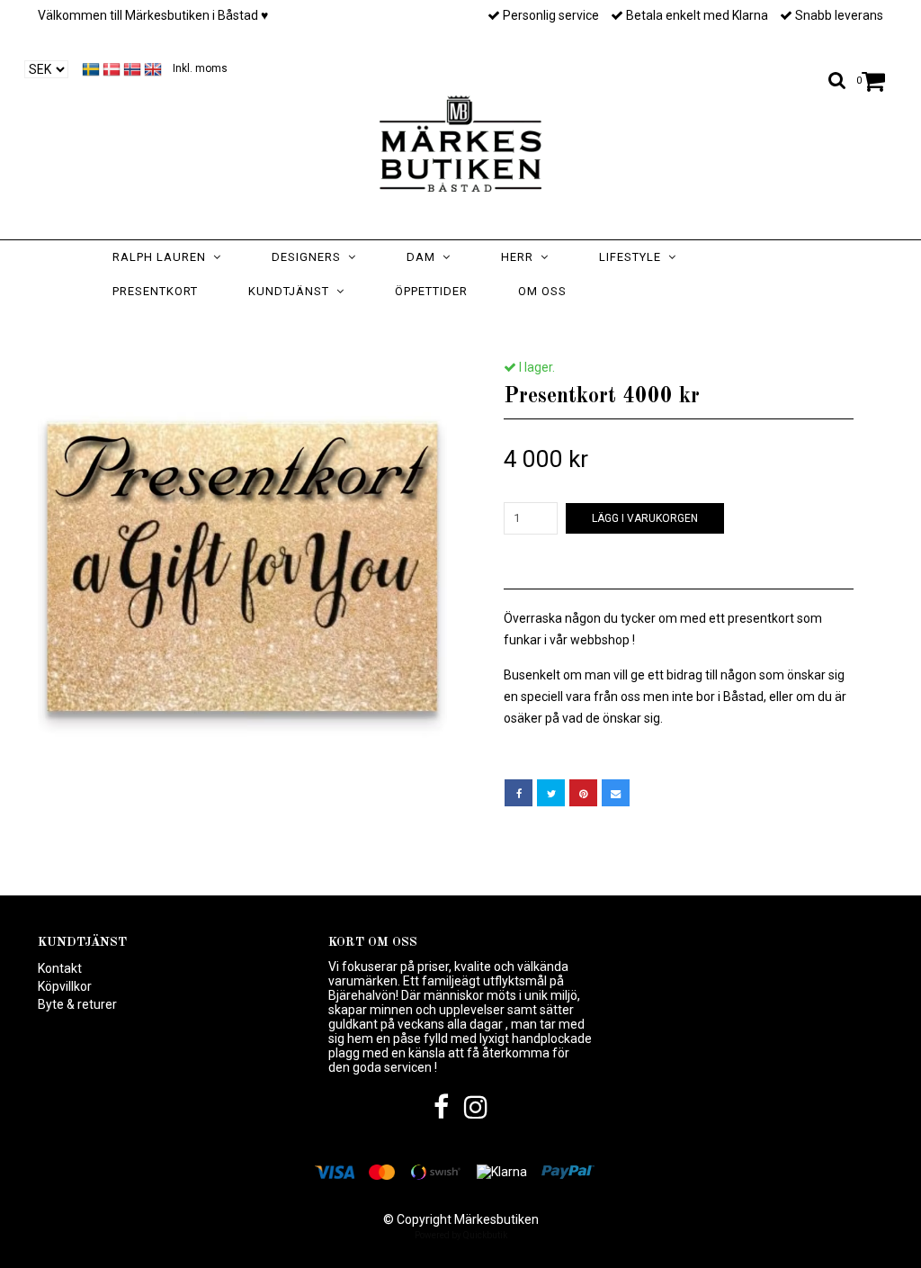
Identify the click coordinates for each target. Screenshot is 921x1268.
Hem (360, 326)
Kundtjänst (292, 291)
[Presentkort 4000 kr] (242, 564)
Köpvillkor (65, 986)
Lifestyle (633, 257)
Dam (425, 257)
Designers (310, 257)
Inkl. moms (200, 68)
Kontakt (60, 968)
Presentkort (155, 291)
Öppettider (431, 291)
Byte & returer (77, 1004)
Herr (521, 257)
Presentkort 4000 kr (531, 326)
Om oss (542, 291)
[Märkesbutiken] (460, 140)
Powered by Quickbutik (461, 1235)
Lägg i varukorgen (645, 518)
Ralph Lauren (162, 257)
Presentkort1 (431, 326)
